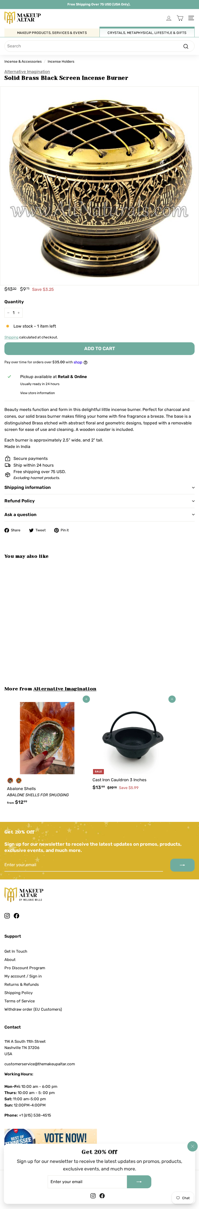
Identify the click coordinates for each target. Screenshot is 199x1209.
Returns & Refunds (21, 984)
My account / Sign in (23, 976)
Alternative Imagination (27, 71)
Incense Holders (61, 61)
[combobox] (99, 46)
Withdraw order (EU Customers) (33, 1009)
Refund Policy (19, 500)
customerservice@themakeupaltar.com (39, 1064)
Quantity (14, 301)
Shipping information (27, 487)
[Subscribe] (139, 1181)
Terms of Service (19, 1001)
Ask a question (20, 514)
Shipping (11, 337)
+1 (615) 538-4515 (35, 1115)
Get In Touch (15, 951)
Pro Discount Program (24, 968)
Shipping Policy (18, 992)
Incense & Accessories (23, 61)
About (10, 959)
